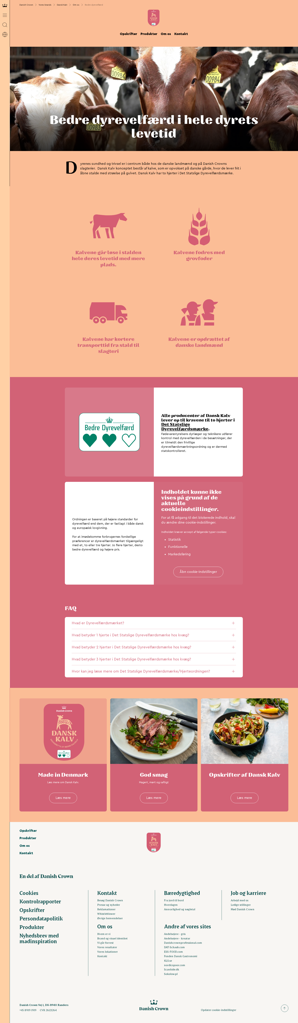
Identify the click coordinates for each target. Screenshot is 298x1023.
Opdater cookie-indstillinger (218, 1009)
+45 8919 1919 (27, 1010)
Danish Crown (26, 5)
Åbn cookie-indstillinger (198, 572)
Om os (76, 5)
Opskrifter (128, 34)
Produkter (149, 34)
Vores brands (45, 5)
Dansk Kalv (62, 5)
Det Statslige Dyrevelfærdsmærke (184, 427)
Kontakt (181, 34)
